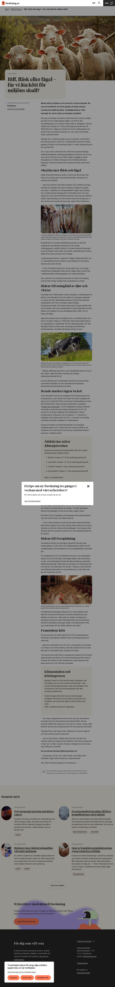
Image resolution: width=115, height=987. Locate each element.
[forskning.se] (9, 3)
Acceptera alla (42, 978)
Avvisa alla (27, 978)
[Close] (88, 486)
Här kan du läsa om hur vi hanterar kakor (22, 972)
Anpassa (13, 978)
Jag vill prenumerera (32, 501)
